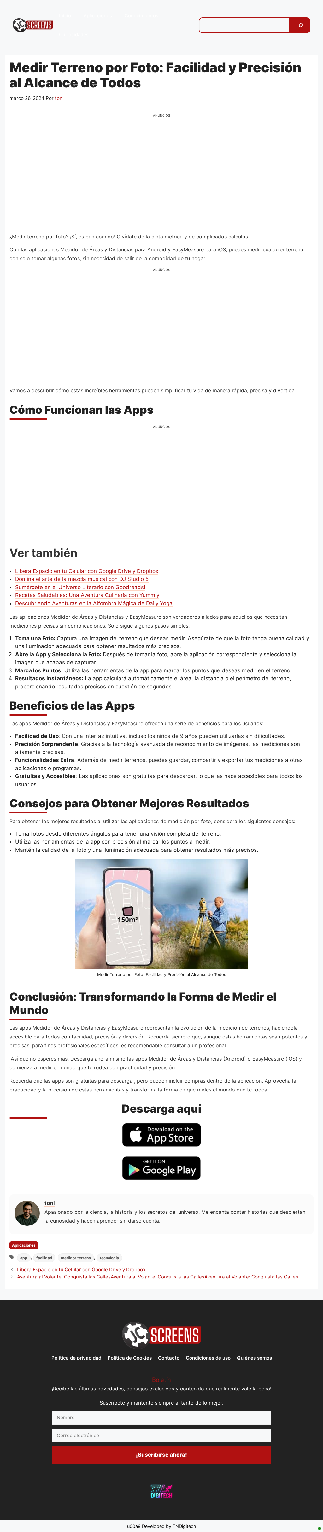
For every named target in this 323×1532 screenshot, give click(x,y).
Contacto (168, 1358)
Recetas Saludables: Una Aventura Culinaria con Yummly (87, 595)
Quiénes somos (254, 1358)
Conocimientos (141, 16)
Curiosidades (74, 35)
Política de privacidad (76, 1358)
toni (49, 1203)
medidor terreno (76, 1257)
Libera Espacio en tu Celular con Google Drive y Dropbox (86, 571)
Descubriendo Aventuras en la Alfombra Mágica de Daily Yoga (94, 603)
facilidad (44, 1257)
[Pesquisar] (301, 25)
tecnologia (109, 1257)
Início (65, 16)
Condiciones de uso (208, 1358)
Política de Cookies (130, 1358)
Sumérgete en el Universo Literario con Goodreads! (80, 587)
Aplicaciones (98, 16)
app (23, 1257)
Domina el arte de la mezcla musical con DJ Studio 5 (82, 579)
